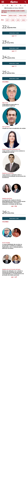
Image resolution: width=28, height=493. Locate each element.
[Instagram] (7, 5)
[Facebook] (2, 5)
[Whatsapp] (25, 5)
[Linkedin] (11, 5)
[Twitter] (20, 5)
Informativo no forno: (14, 8)
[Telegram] (16, 5)
